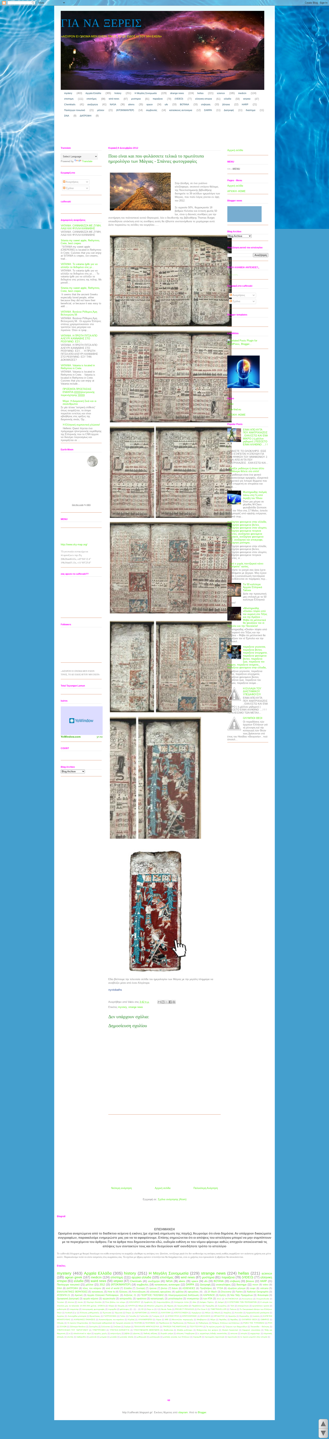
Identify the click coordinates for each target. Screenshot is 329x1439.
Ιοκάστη (256, 1316)
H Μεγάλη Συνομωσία (146, 93)
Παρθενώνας (178, 1323)
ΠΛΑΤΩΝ (138, 1323)
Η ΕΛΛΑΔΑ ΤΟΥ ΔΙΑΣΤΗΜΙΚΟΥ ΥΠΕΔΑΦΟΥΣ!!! (252, 691)
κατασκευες (97, 1291)
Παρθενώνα (164, 1323)
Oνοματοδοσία (262, 1299)
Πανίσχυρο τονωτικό (74, 110)
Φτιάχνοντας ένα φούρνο (207, 1330)
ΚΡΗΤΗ (131, 1306)
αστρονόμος (115, 1333)
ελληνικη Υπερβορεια (185, 1333)
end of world (112, 1288)
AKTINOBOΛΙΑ (231, 1299)
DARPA (208, 110)
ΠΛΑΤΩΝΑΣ (150, 1323)
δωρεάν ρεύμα (167, 1333)
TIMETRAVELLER (218, 1309)
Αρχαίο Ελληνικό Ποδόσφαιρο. (103, 1295)
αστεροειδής (126, 1298)
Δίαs (194, 1302)
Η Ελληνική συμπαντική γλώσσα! (81, 424)
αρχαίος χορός (100, 1333)
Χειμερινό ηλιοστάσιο (251, 1330)
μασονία (93, 1337)
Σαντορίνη (93, 1327)
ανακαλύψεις (223, 1284)
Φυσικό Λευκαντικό (230, 1330)
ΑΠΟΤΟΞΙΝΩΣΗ (181, 1313)
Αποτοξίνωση (139, 1291)
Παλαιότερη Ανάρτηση (205, 1188)
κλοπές (70, 1337)
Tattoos (233, 1309)
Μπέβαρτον (202, 1319)
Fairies (239, 1291)
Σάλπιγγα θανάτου (78, 1327)
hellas (200, 93)
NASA (113, 104)
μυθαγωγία (141, 1337)
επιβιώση (205, 104)
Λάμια (158, 1319)
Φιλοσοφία (262, 1295)
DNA (66, 115)
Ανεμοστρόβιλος (164, 1302)
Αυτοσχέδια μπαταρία (77, 1316)
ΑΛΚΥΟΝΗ (165, 1313)
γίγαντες (136, 1333)
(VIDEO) (179, 98)
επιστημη (68, 98)
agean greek (73, 1277)
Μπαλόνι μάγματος (155, 1306)
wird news (114, 98)
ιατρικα (246, 98)
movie (80, 1302)
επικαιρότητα (243, 1306)
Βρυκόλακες (95, 1316)
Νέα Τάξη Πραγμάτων (241, 1295)
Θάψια (111, 1306)
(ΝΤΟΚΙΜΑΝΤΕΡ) (125, 110)
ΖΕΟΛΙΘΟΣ (205, 1316)
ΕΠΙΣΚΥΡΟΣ (173, 1316)
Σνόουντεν (105, 1327)
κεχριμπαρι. (255, 1333)
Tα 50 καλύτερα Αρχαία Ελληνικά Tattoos (252, 587)
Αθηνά (217, 1313)
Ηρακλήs (232, 1316)
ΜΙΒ (166, 1319)
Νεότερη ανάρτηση (121, 1188)
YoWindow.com (71, 736)
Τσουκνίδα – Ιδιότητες (260, 1327)
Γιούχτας (156, 1316)
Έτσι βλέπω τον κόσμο (115, 1302)
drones (71, 1302)
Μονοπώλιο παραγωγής (182, 1319)
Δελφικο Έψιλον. (207, 1302)
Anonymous (247, 1299)
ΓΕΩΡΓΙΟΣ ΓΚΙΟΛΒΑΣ (152, 1295)
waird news (98, 1281)
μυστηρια (136, 98)
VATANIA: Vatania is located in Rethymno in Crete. (78, 367)
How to (111, 1291)
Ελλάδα (128, 1288)
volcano (264, 1288)
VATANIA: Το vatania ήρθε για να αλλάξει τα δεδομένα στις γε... (79, 266)
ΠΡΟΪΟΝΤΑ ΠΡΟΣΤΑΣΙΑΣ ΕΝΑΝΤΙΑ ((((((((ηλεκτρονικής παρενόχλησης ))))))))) (78, 392)
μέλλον (100, 110)
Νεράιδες (223, 1319)
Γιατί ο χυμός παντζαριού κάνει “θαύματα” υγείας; (246, 565)
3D (142, 1309)
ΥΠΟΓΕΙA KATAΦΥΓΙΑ (119, 1330)
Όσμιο (128, 1313)
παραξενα (158, 98)
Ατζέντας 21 (130, 1295)
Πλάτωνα (191, 1323)
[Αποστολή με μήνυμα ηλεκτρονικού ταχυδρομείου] (159, 1002)
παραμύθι (197, 1337)
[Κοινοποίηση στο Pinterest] (174, 1002)
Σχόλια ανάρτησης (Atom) (172, 1199)
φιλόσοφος (124, 1309)
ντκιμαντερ (74, 1309)
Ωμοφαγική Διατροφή (68, 1298)
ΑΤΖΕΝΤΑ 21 (63, 1295)
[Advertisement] (130, 133)
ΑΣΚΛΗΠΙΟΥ (134, 1302)
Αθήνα (208, 1313)
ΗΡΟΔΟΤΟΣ (219, 1316)
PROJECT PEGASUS (184, 1309)
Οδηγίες (60, 1323)
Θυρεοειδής (244, 1316)
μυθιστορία (61, 1309)
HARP (245, 104)
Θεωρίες (121, 1306)
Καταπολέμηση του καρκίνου (111, 1319)
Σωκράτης (222, 1306)
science (221, 93)
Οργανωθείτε (182, 1306)
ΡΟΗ (270, 1323)
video (265, 1284)
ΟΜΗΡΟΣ (265, 1319)
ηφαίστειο (141, 1298)
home (230, 403)
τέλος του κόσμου (92, 1288)
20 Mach (212, 1291)
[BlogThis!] (163, 1002)
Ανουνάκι (239, 1313)
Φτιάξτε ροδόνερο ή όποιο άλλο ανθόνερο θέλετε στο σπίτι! (246, 470)
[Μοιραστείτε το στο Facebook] (170, 1002)
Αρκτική (79, 1295)
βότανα (226, 104)
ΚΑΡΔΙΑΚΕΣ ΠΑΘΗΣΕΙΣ (84, 1319)
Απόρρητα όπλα (181, 1302)
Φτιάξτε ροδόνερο (184, 1330)
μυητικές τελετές (126, 1337)
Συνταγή (140, 1288)
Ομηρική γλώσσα (123, 1323)
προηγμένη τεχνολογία (214, 1337)
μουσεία (113, 1337)
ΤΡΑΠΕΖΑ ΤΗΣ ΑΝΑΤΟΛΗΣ (174, 1327)
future (175, 1288)
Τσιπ (232, 1306)
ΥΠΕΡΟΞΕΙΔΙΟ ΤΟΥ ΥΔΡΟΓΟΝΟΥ (72, 1330)
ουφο (253, 1288)
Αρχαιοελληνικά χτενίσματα (257, 1313)
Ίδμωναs (118, 1313)
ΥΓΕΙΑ (220, 1288)
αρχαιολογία (109, 1298)
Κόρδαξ (131, 1319)
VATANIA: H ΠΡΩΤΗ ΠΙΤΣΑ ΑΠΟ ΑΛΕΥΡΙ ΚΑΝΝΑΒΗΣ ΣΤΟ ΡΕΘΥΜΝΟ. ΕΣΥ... (79, 338)
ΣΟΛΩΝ (63, 1327)
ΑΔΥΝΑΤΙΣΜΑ (141, 1313)
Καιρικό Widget (82, 720)
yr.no (100, 736)
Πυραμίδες (209, 1306)
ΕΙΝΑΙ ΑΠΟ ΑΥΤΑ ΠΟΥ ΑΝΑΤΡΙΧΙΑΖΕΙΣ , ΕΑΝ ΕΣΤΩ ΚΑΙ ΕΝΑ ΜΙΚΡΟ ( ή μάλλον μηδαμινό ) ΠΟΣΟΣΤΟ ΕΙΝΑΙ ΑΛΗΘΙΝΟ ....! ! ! (247, 438)
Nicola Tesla (166, 1309)
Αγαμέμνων (196, 1313)
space (149, 104)
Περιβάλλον (197, 1306)
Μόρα (212, 1319)
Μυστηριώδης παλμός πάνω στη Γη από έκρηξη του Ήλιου (255, 495)
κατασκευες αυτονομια (180, 110)
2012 (102, 1284)
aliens (131, 104)
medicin (242, 93)
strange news (177, 93)
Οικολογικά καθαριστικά (102, 1323)
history (117, 93)
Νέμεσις (170, 1306)
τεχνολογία (232, 1337)
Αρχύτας (60, 1316)
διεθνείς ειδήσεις (150, 1333)
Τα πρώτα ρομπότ (214, 1327)
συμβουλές (151, 110)
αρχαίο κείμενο (90, 1298)
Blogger (202, 1412)
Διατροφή (229, 110)
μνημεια (103, 1337)
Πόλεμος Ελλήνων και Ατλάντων (226, 1323)
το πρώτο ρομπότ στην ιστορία (253, 1337)
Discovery (226, 1291)
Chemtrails (69, 104)
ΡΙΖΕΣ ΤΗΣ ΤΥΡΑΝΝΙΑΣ (253, 1323)
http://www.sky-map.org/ (74, 544)
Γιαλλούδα (144, 1316)
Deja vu (150, 1309)
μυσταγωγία (155, 1337)
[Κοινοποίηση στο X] (166, 1002)
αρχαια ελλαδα (141, 1277)
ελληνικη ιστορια (203, 98)
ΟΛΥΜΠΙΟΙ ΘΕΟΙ (252, 718)
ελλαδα (227, 98)
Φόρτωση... (233, 274)
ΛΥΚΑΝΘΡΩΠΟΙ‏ (145, 1319)
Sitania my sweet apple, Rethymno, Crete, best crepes (80, 242)
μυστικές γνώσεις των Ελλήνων (176, 1337)
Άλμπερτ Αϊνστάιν (94, 1302)
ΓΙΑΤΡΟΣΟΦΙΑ (110, 1316)
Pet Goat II (202, 1309)
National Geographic (258, 1291)
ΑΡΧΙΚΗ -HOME (236, 191)
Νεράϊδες (234, 1319)
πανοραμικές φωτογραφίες (93, 1309)
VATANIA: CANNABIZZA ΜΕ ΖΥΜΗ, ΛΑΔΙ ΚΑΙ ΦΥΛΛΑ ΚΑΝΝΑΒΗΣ (81, 227)
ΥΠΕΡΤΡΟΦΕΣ (99, 1330)
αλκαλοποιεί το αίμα (82, 1333)
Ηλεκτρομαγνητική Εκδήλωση (183, 1295)
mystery (68, 93)
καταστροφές (157, 1298)
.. (137, 1309)
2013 (219, 1299)
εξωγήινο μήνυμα (237, 1288)
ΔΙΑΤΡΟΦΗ (85, 115)
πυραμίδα (112, 1309)
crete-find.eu (234, 409)
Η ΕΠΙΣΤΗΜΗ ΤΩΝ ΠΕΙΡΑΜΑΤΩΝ (241, 1302)
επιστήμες (92, 98)
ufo (166, 104)
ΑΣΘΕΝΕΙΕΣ (188, 1288)
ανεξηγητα (92, 104)
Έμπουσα (107, 1313)
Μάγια (141, 1306)
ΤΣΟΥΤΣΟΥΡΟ (196, 1327)
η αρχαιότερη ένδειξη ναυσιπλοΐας (212, 1333)
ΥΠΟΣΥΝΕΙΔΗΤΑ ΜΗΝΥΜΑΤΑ (146, 1330)
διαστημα (250, 110)
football (68, 1313)
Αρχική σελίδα (163, 1188)
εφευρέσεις (193, 1291)
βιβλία (127, 1333)
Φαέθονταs (168, 1330)
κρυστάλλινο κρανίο (260, 1306)
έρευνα (153, 1288)
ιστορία (244, 1333)
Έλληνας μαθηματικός (89, 1313)
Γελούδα (132, 1316)
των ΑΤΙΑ (207, 1298)
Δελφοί (221, 1302)
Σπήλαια (117, 1327)
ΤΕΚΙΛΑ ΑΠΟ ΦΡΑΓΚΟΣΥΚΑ (146, 1327)
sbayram (183, 1412)
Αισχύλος (227, 1313)
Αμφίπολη (148, 1302)
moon (255, 1284)
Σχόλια (69, 188)
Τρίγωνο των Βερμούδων (236, 1327)
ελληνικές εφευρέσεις (160, 1291)
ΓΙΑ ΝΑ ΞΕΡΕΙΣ (101, 23)
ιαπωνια (234, 1333)
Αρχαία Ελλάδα (93, 93)
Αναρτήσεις (71, 181)
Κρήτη (222, 1295)
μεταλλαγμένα (175, 1298)
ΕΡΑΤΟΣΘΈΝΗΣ (189, 1316)
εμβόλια (180, 1291)
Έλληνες (123, 1291)
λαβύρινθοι (81, 1337)
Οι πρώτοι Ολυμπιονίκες (77, 1323)
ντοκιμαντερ (193, 1298)
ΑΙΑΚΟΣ (154, 1313)
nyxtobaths (115, 989)
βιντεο (164, 1288)
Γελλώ (122, 1316)
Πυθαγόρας (203, 1323)
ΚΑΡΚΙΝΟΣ (209, 1295)
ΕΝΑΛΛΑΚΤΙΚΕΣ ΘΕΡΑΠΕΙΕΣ (72, 1291)
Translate (87, 161)
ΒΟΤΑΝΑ (184, 104)
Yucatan (60, 1302)
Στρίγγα (127, 1327)
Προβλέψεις (206, 1288)
